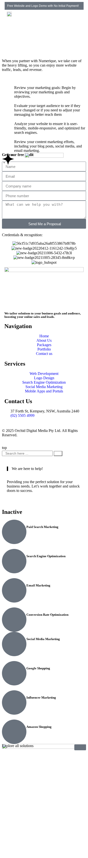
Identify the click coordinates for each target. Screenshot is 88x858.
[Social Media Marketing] (14, 644)
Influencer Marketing (41, 697)
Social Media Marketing (43, 639)
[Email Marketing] (14, 590)
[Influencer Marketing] (14, 702)
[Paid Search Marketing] (14, 532)
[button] (79, 19)
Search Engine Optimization (46, 556)
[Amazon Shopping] (14, 732)
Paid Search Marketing (42, 527)
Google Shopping (38, 668)
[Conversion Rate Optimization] (14, 619)
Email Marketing (38, 585)
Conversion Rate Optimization (47, 614)
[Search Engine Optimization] (14, 561)
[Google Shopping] (14, 673)
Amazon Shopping (39, 727)
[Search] (58, 453)
